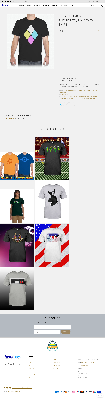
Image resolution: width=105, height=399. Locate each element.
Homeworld (83, 96)
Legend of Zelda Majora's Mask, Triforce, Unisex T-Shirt (17, 245)
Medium (66, 38)
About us (30, 362)
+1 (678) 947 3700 (22, 1)
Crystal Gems (72, 96)
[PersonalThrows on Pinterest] (10, 1)
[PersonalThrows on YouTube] (8, 1)
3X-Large (91, 38)
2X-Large (84, 38)
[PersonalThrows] (9, 5)
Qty (59, 46)
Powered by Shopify (19, 391)
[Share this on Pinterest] (69, 104)
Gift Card (30, 378)
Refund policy (32, 384)
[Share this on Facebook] (65, 104)
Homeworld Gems (91, 96)
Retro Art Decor (44, 5)
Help (71, 5)
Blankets (22, 5)
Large (72, 38)
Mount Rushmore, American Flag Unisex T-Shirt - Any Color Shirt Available (52, 245)
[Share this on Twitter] (60, 104)
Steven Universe (66, 98)
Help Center (31, 368)
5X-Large (68, 42)
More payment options (89, 59)
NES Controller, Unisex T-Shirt (17, 288)
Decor (65, 5)
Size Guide (95, 31)
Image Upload (32, 374)
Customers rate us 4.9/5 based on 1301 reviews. (22, 388)
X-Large (78, 38)
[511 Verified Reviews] (52, 352)
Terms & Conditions (33, 371)
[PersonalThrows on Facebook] (5, 1)
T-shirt (71, 98)
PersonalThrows (11, 391)
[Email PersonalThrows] (15, 1)
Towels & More (57, 5)
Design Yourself (32, 5)
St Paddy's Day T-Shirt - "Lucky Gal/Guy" (17, 206)
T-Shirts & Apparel (65, 94)
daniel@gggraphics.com (83, 365)
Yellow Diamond (93, 98)
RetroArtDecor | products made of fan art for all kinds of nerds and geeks (81, 90)
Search (30, 359)
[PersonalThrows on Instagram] (13, 1)
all (64, 90)
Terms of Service (32, 381)
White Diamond (85, 98)
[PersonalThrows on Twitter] (3, 1)
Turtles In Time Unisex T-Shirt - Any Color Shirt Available (52, 158)
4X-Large (61, 42)
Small (60, 38)
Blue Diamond (66, 96)
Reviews (30, 365)
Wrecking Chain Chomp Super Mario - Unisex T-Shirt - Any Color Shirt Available (52, 201)
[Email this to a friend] (73, 104)
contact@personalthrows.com (87, 362)
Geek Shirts (78, 96)
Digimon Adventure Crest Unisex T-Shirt (17, 166)
